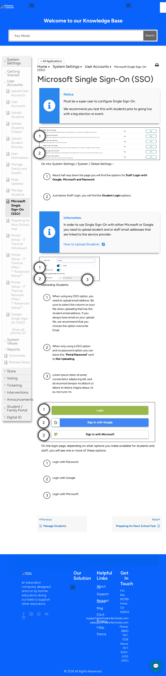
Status (100, 634)
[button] (31, 5)
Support (100, 594)
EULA (100, 614)
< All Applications (51, 61)
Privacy (100, 621)
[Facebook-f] (23, 614)
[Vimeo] (39, 614)
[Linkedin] (23, 617)
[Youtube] (46, 614)
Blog (100, 608)
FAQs (100, 627)
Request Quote (100, 601)
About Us (100, 587)
